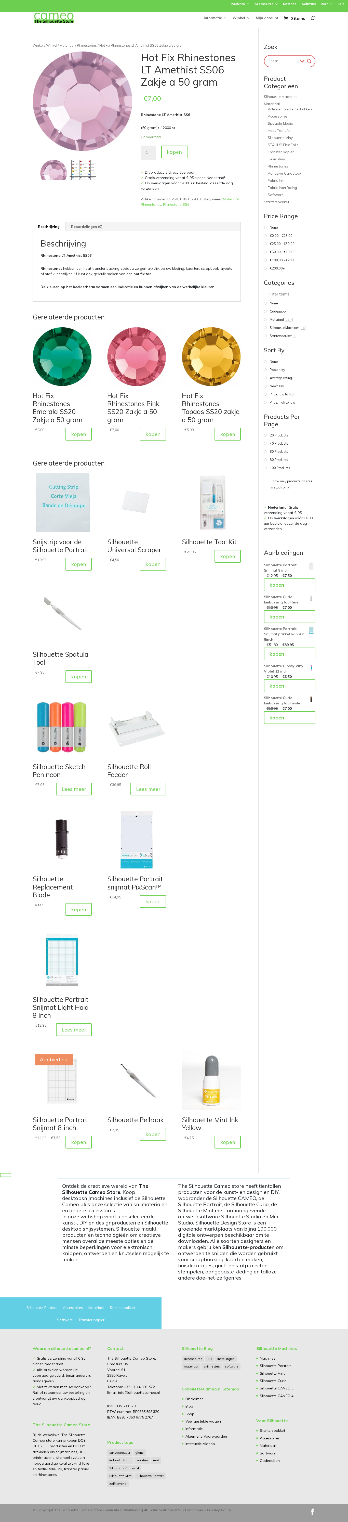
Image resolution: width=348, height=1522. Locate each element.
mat (156, 1460)
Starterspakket (276, 202)
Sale (341, 4)
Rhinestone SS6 (176, 204)
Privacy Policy (219, 1510)
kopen (174, 152)
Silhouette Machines (280, 96)
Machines (238, 4)
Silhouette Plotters (41, 1308)
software (231, 1366)
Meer (324, 4)
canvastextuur (119, 1452)
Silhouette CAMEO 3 (276, 1388)
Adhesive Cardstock (284, 173)
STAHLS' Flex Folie (283, 145)
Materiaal (290, 4)
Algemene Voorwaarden (206, 1436)
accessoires (193, 1359)
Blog (189, 1406)
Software (309, 4)
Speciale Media (280, 123)
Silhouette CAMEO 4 (276, 1396)
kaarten (142, 1460)
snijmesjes (212, 1366)
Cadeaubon (270, 1460)
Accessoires (264, 4)
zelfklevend (118, 1484)
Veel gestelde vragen (203, 1421)
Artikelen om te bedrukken (290, 109)
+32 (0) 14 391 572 (139, 1387)
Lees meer (74, 789)
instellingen (226, 1359)
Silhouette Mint (120, 1476)
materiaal (191, 1366)
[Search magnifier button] (309, 61)
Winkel (239, 18)
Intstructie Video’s (200, 1443)
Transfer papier (281, 152)
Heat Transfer (279, 130)
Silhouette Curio (273, 1380)
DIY (209, 1359)
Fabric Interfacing (282, 187)
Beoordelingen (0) (86, 226)
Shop (189, 1414)
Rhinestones (87, 45)
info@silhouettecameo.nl (138, 1392)
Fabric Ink (276, 180)
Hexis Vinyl (277, 159)
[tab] (48, 226)
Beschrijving (49, 226)
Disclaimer (194, 1399)
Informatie (213, 18)
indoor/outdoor (120, 1460)
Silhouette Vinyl (280, 137)
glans (139, 1452)
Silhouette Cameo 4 (124, 1468)
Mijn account (267, 18)
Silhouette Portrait (150, 1476)
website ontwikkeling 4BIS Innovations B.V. (143, 1510)
